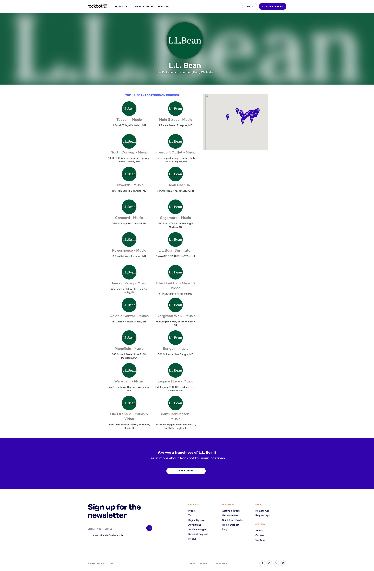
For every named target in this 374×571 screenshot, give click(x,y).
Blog (224, 529)
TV (190, 515)
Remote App (262, 511)
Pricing (163, 6)
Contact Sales (272, 6)
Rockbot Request (198, 534)
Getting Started (231, 511)
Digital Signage (196, 520)
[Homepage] (97, 6)
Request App (262, 515)
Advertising (194, 525)
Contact (260, 540)
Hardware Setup (231, 515)
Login (250, 6)
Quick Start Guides (232, 520)
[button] (252, 117)
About (258, 530)
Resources (142, 6)
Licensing (220, 563)
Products (121, 6)
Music (191, 511)
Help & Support (230, 525)
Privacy (205, 563)
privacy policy (117, 535)
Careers (259, 535)
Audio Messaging (197, 529)
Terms (191, 563)
